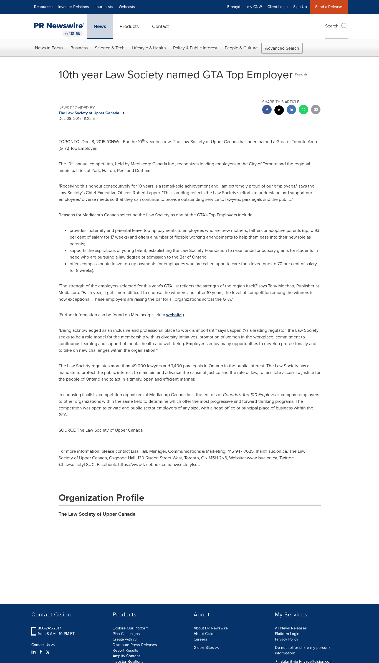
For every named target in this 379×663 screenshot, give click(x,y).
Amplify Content (126, 656)
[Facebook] (40, 652)
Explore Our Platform (130, 628)
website (174, 315)
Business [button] (79, 48)
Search (331, 26)
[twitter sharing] (279, 110)
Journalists (104, 7)
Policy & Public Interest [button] (195, 48)
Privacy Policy (286, 639)
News (100, 26)
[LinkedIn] (34, 652)
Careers (200, 639)
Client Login (277, 7)
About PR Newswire (211, 628)
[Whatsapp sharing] (303, 110)
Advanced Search (282, 48)
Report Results (125, 650)
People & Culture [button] (241, 48)
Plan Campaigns (126, 634)
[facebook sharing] (267, 110)
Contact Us (41, 645)
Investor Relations (73, 7)
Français (234, 7)
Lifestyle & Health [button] (149, 48)
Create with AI (125, 639)
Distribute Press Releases (135, 645)
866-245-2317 (49, 628)
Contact (160, 26)
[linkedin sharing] (291, 110)
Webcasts (127, 7)
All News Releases (291, 628)
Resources (43, 7)
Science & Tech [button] (110, 48)
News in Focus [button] (49, 48)
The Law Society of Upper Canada (97, 514)
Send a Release (328, 7)
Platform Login (287, 634)
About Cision (205, 634)
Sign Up (300, 7)
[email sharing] (315, 110)
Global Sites (204, 648)
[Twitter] (47, 652)
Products (129, 26)
